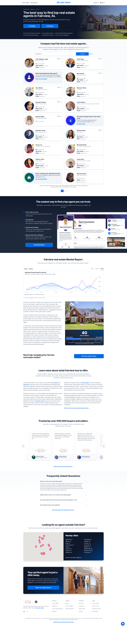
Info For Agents (69, 606)
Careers (81, 611)
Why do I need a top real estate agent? (51, 481)
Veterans (54, 611)
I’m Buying (49, 26)
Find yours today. (39, 608)
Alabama (32, 9)
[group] (63, 445)
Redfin (31, 297)
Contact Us (81, 606)
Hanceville (26, 384)
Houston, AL (87, 543)
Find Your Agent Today (89, 356)
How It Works (55, 603)
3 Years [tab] (97, 268)
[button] (43, 545)
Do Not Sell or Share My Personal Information (63, 622)
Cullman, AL (69, 548)
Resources (54, 606)
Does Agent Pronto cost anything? (50, 505)
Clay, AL (68, 547)
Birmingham (85, 382)
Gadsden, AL (69, 552)
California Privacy (96, 608)
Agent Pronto (26, 9)
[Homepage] (63, 2)
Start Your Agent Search (43, 587)
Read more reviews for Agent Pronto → (63, 466)
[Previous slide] (23, 445)
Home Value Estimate (57, 608)
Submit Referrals (69, 608)
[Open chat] (123, 624)
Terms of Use (95, 606)
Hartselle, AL (87, 541)
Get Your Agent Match (41, 179)
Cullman (55, 382)
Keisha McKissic (63, 456)
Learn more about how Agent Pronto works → (63, 510)
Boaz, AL (68, 543)
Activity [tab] (31, 268)
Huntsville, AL (87, 545)
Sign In (103, 2)
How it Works (34, 2)
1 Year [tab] (92, 268)
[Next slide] (103, 445)
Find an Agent (25, 2)
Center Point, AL (70, 545)
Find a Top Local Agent (41, 78)
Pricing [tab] (25, 268)
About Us (96, 2)
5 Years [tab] (102, 268)
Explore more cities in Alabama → (74, 557)
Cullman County (40, 401)
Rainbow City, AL (88, 550)
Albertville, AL (69, 539)
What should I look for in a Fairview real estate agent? (55, 495)
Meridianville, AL (88, 548)
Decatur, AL (68, 550)
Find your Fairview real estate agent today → (77, 408)
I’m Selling (32, 26)
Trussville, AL (87, 552)
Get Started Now (81, 123)
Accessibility (95, 611)
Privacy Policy (95, 603)
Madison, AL (87, 547)
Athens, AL (68, 541)
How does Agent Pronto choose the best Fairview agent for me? (58, 500)
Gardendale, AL (88, 539)
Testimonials (82, 608)
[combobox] (54, 53)
